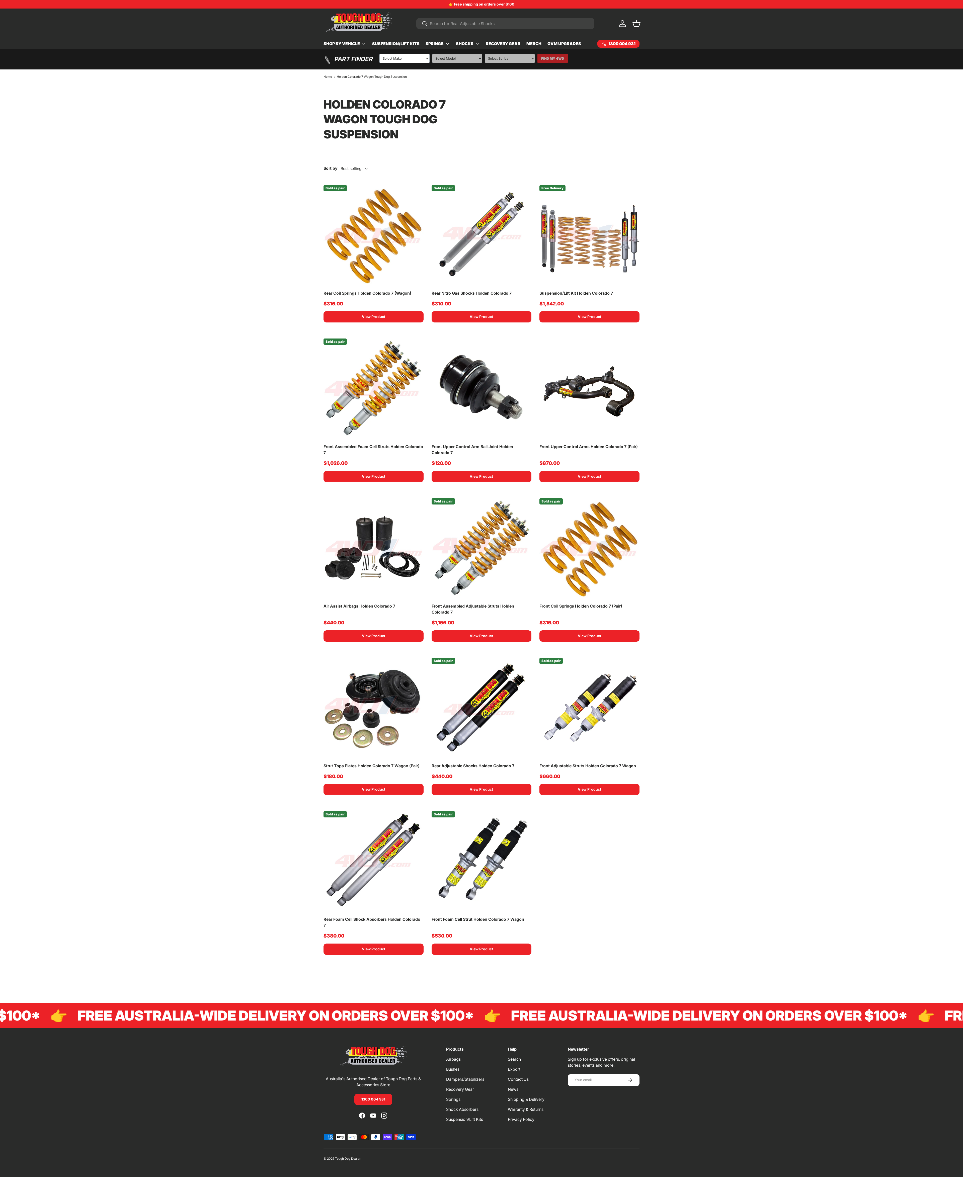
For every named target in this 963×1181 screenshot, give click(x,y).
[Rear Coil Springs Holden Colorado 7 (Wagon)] (374, 235)
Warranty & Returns (525, 1109)
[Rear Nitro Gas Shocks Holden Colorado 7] (482, 235)
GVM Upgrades (564, 43)
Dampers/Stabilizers (465, 1079)
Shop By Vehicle (342, 43)
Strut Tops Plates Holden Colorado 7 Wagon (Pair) (372, 765)
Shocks (464, 43)
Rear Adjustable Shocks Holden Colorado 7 (473, 765)
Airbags (453, 1059)
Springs (435, 43)
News (513, 1089)
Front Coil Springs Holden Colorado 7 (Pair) (580, 606)
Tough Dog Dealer (347, 1158)
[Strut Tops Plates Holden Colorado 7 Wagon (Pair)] (374, 708)
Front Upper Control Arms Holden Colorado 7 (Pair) (588, 446)
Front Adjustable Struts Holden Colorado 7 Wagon (587, 765)
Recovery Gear (503, 43)
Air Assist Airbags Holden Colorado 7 (359, 606)
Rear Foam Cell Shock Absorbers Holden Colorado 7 (372, 922)
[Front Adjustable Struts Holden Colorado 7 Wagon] (589, 708)
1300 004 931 (373, 1099)
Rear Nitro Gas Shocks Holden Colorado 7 (472, 293)
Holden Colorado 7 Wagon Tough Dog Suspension (372, 76)
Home (328, 76)
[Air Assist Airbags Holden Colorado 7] (374, 548)
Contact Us (518, 1079)
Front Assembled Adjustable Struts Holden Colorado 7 (473, 609)
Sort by (331, 168)
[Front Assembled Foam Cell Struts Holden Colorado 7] (374, 389)
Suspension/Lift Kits (396, 43)
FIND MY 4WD (552, 58)
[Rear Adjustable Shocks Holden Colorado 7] (482, 708)
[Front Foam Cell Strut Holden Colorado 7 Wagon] (482, 861)
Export (514, 1069)
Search (514, 1059)
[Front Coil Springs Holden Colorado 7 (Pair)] (589, 548)
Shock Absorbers (462, 1109)
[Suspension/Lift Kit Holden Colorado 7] (589, 235)
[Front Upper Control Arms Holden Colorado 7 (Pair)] (589, 389)
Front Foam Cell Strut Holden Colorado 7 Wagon (478, 919)
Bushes (452, 1069)
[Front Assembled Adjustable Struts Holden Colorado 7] (482, 548)
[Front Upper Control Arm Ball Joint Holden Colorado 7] (482, 389)
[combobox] (505, 23)
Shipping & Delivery (526, 1099)
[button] (636, 23)
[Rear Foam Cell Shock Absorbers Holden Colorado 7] (374, 861)
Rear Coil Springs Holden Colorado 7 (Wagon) (367, 293)
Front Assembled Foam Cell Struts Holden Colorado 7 (373, 449)
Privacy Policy (521, 1119)
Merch (533, 43)
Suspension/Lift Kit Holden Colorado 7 (576, 293)
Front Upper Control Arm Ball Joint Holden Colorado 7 (472, 449)
